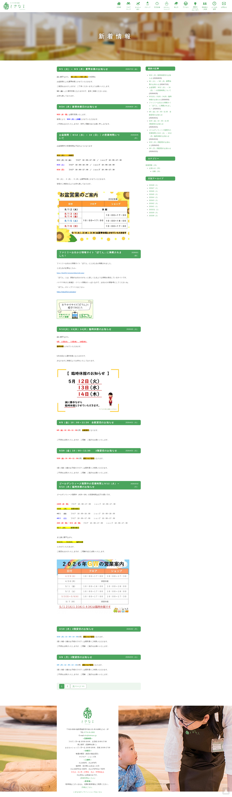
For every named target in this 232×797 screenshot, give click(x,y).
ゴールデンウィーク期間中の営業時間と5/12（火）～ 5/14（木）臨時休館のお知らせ (160, 133)
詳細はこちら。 (88, 787)
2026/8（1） (154, 185)
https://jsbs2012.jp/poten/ (66, 292)
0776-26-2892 (89, 732)
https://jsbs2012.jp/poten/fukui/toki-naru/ (70, 273)
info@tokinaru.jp (90, 735)
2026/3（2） (154, 200)
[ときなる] (14, 9)
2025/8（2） (154, 216)
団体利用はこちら (87, 778)
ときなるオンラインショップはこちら (87, 792)
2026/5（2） (154, 194)
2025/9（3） (154, 213)
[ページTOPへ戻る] (226, 794)
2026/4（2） (154, 197)
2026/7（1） (154, 188)
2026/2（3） (154, 203)
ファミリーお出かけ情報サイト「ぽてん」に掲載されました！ (160, 106)
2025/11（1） (154, 210)
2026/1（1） (154, 206)
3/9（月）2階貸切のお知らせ (160, 148)
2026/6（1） (154, 191)
